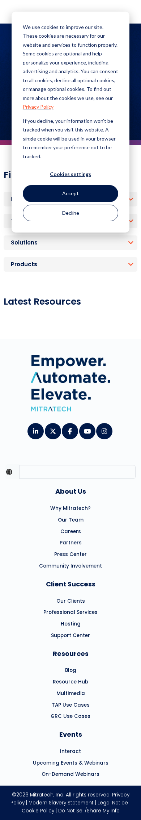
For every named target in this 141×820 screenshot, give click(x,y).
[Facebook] (69, 428)
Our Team (71, 519)
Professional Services (70, 612)
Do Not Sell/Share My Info (89, 810)
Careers (70, 531)
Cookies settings (70, 174)
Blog (70, 670)
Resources (71, 653)
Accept (70, 193)
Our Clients (70, 601)
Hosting (71, 623)
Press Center (70, 554)
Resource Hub (70, 681)
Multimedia (70, 693)
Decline (70, 213)
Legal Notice (113, 802)
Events (70, 734)
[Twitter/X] (52, 428)
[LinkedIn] (35, 428)
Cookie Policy (38, 810)
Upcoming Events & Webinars (70, 763)
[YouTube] (87, 428)
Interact (70, 751)
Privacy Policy (38, 107)
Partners (71, 542)
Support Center (70, 635)
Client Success (70, 584)
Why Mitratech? (70, 508)
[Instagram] (104, 428)
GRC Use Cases (70, 716)
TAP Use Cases (71, 705)
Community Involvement (70, 565)
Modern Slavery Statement (61, 802)
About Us (70, 491)
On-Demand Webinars (70, 774)
